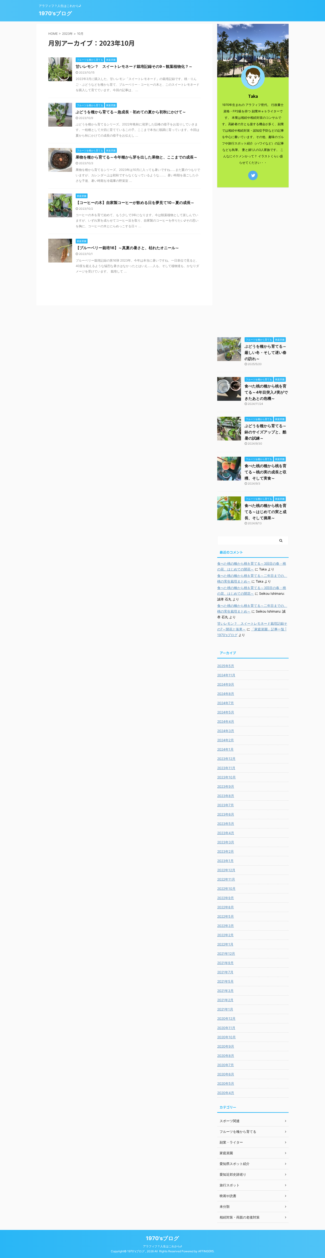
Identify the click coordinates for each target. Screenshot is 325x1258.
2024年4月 (225, 721)
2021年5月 (225, 981)
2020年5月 (225, 1083)
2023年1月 (225, 861)
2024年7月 (225, 703)
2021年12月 (226, 953)
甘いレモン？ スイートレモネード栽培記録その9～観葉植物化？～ (134, 66)
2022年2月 (225, 935)
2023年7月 (225, 805)
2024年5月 (225, 712)
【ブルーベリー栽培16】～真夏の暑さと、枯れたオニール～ (127, 247)
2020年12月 (226, 1018)
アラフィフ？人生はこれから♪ (162, 1246)
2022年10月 (226, 889)
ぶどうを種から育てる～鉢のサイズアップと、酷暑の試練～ (265, 432)
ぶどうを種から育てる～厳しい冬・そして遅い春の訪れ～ (265, 352)
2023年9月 (225, 786)
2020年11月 (226, 1028)
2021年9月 (225, 963)
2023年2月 (225, 851)
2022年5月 (225, 916)
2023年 (67, 33)
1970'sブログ (55, 13)
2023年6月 (225, 814)
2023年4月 (225, 833)
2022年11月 (226, 879)
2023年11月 (226, 768)
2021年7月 (225, 972)
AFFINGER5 (206, 1251)
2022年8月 (225, 907)
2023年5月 (225, 824)
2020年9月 (225, 1046)
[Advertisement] (253, 261)
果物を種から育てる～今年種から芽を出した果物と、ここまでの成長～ (136, 157)
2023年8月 (225, 796)
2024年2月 (225, 740)
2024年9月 (225, 684)
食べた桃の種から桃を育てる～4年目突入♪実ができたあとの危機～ (266, 392)
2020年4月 (225, 1093)
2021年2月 (225, 1000)
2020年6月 (225, 1074)
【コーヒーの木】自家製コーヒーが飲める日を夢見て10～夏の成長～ (135, 202)
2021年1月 (225, 1009)
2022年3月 (225, 926)
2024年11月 (226, 675)
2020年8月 (225, 1056)
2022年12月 (226, 870)
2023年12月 (226, 759)
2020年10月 (226, 1037)
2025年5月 (225, 666)
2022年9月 (225, 898)
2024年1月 (225, 749)
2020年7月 (225, 1065)
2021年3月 (225, 991)
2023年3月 (225, 842)
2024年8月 (225, 694)
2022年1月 (225, 944)
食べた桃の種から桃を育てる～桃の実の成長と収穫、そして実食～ (265, 471)
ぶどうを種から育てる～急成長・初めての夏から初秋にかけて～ (131, 111)
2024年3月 (225, 731)
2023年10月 (226, 777)
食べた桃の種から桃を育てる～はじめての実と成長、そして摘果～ (265, 511)
